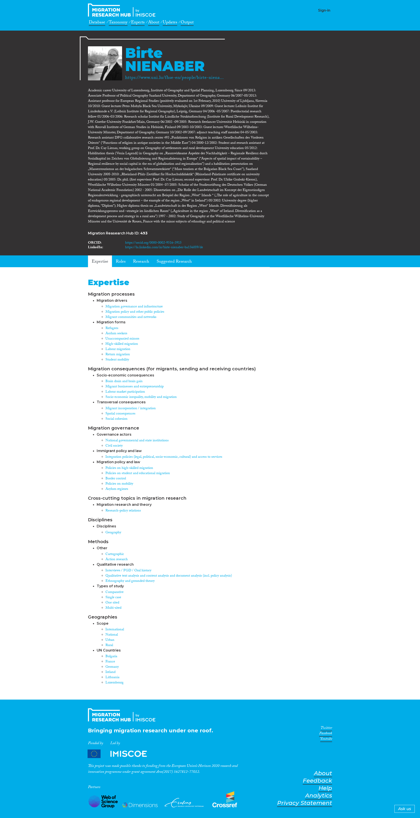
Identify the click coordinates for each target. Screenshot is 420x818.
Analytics (318, 795)
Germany (112, 667)
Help (325, 788)
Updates (170, 23)
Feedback (317, 780)
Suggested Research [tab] (174, 262)
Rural (109, 645)
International (114, 630)
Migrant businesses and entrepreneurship (134, 387)
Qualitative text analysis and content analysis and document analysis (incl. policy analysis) (168, 576)
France (110, 662)
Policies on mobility (119, 484)
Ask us (404, 808)
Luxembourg (114, 683)
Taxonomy (118, 23)
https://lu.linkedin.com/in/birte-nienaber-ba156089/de (164, 248)
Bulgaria (111, 657)
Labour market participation (125, 392)
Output (187, 23)
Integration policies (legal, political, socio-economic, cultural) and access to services (163, 457)
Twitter (326, 728)
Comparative (114, 592)
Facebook (325, 734)
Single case (113, 598)
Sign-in (324, 10)
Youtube (326, 739)
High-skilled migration (121, 344)
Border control (115, 479)
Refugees (111, 328)
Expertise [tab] (100, 262)
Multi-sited (113, 608)
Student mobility (117, 360)
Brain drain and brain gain (124, 382)
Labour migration (117, 349)
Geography (113, 533)
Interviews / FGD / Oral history (128, 571)
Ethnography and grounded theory (130, 581)
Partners (121, 753)
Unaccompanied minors (122, 339)
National (111, 635)
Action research (116, 560)
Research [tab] (141, 262)
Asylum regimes (116, 489)
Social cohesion (116, 419)
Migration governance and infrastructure (134, 307)
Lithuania (112, 678)
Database (97, 23)
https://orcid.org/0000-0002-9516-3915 (153, 243)
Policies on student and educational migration (137, 474)
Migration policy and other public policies (134, 312)
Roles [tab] (121, 262)
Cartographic (114, 554)
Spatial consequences (120, 414)
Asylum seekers (116, 334)
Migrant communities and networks (130, 317)
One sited (112, 603)
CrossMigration (123, 10)
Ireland (110, 672)
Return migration (117, 355)
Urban (109, 640)
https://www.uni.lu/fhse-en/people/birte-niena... (174, 78)
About (153, 23)
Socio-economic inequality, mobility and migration (141, 397)
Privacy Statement (304, 803)
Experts (138, 23)
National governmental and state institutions (137, 441)
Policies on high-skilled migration (129, 468)
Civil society (114, 446)
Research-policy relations (123, 511)
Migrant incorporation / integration (130, 409)
